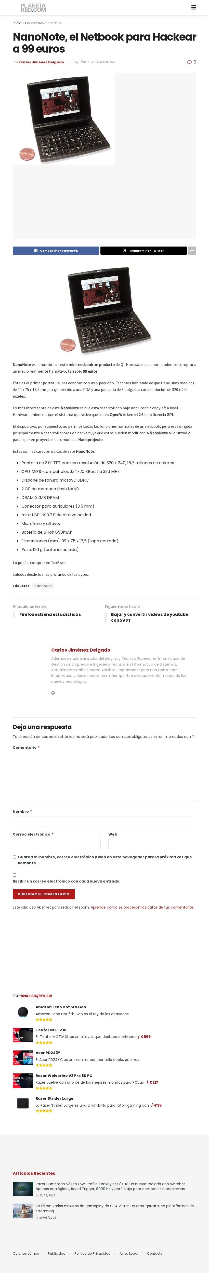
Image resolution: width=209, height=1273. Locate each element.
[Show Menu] (193, 7)
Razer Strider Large (54, 1098)
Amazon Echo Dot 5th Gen (61, 1007)
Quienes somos (26, 1253)
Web (112, 834)
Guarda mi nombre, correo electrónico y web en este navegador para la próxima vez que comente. (105, 859)
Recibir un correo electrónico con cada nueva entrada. (66, 881)
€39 (158, 1105)
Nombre (22, 811)
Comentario (26, 747)
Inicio (17, 23)
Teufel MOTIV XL (51, 1030)
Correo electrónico (33, 834)
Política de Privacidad (92, 1253)
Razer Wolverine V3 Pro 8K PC (64, 1075)
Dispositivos (34, 23)
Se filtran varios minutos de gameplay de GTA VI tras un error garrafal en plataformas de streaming (115, 1208)
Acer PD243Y (48, 1052)
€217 (153, 1082)
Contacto (155, 1253)
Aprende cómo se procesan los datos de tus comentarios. (142, 907)
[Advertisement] (104, 948)
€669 (146, 1036)
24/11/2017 (81, 62)
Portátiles (55, 23)
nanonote (43, 586)
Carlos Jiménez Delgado (41, 62)
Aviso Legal (129, 1253)
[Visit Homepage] (33, 8)
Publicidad (57, 1253)
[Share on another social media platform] (192, 251)
